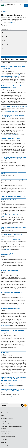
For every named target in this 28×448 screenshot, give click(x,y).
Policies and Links (5, 410)
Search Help (12, 22)
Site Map (4, 405)
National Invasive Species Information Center (14, 5)
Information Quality (5, 431)
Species (4, 32)
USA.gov (3, 442)
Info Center (7, 249)
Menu (26, 5)
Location (4, 49)
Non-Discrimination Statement (8, 424)
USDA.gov (3, 439)
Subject (4, 41)
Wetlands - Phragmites (9, 396)
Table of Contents (8, 385)
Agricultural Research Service (8, 436)
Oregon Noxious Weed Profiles (11, 111)
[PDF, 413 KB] (11, 240)
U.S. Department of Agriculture (11, 7)
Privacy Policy (4, 421)
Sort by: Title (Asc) (6, 62)
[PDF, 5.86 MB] (12, 390)
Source (4, 53)
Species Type (5, 37)
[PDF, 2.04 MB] (14, 106)
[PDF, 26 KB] (13, 378)
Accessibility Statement (6, 418)
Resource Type (6, 45)
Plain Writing (4, 413)
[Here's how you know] (14, 1)
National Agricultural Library (7, 434)
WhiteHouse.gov (5, 445)
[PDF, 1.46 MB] (13, 115)
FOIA (2, 415)
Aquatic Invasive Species (10, 134)
